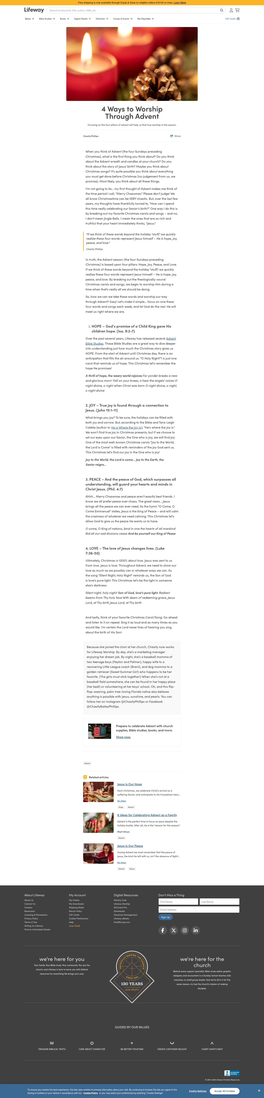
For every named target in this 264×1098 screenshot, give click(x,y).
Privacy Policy (31, 918)
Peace (132, 868)
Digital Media (81, 18)
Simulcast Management (125, 914)
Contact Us (29, 903)
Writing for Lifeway (33, 925)
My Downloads (76, 903)
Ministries (100, 18)
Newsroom (29, 911)
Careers (28, 907)
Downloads (119, 911)
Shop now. (123, 737)
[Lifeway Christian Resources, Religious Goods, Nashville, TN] (232, 1073)
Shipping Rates (76, 907)
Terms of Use (30, 922)
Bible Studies (45, 18)
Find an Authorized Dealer (37, 929)
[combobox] (136, 10)
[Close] (259, 1090)
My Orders (74, 900)
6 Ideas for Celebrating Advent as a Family (147, 815)
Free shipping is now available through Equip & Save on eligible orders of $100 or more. (132, 2)
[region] (132, 1091)
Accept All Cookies (224, 1091)
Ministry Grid (120, 900)
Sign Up (165, 917)
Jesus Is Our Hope (129, 784)
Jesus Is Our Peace (130, 845)
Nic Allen (121, 800)
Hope (121, 807)
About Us (28, 900)
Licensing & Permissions (35, 914)
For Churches (144, 18)
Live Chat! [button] (74, 925)
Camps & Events (121, 18)
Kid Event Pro (120, 907)
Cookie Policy (90, 1092)
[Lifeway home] (34, 10)
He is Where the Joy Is (126, 427)
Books (63, 18)
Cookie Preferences (78, 918)
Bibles (28, 18)
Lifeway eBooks (121, 918)
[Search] (221, 10)
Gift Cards (74, 914)
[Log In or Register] (231, 10)
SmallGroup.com (122, 922)
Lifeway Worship (122, 903)
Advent (87, 763)
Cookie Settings (197, 1091)
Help (71, 922)
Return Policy (75, 911)
